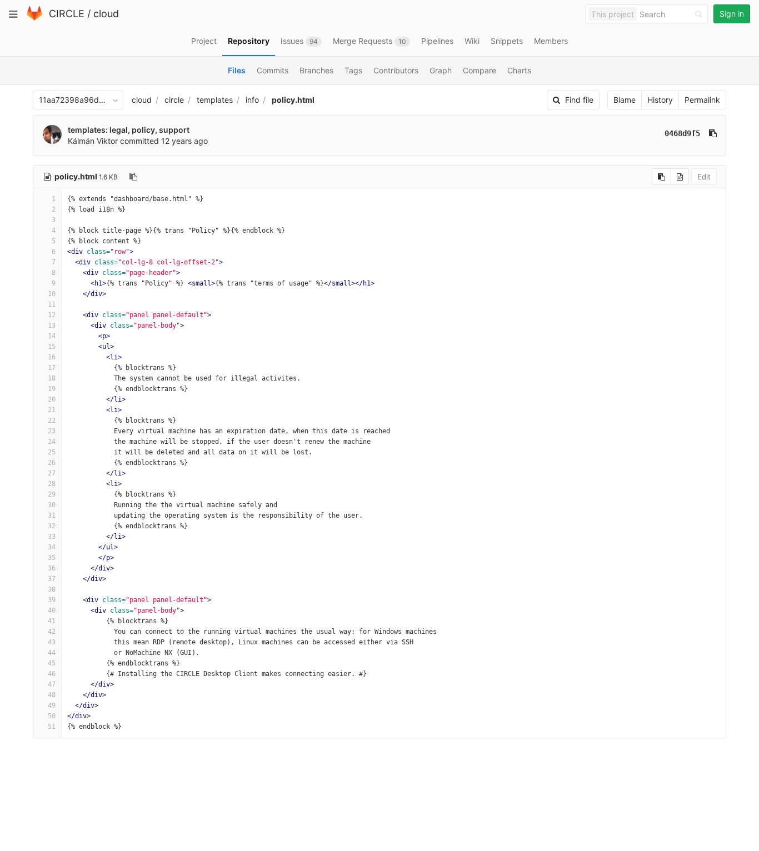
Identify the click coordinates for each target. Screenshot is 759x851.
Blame (624, 99)
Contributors (395, 70)
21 (52, 410)
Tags (353, 70)
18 (52, 378)
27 (52, 473)
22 (52, 420)
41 (52, 621)
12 (52, 315)
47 (52, 684)
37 (52, 579)
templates (215, 99)
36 (52, 568)
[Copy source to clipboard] (661, 176)
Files (237, 70)
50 (52, 716)
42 (52, 631)
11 (52, 304)
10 (52, 294)
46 (52, 674)
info (252, 99)
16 (52, 357)
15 (52, 347)
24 (52, 441)
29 (52, 494)
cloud (106, 13)
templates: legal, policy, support (128, 129)
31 (52, 515)
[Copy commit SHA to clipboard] (713, 133)
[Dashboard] (34, 18)
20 (52, 399)
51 (52, 726)
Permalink (702, 99)
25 (52, 452)
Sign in (732, 13)
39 (52, 600)
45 (52, 663)
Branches (316, 70)
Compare (479, 70)
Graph (441, 70)
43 (52, 642)
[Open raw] (680, 176)
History (660, 99)
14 (52, 336)
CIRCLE (66, 13)
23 (52, 431)
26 (52, 463)
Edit (704, 176)
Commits (272, 70)
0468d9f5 (682, 133)
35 (52, 558)
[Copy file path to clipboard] (133, 176)
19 (52, 389)
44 (52, 653)
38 (52, 589)
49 (52, 705)
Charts (519, 70)
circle (174, 99)
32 (52, 526)
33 (52, 536)
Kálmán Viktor (93, 141)
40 (52, 610)
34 (52, 547)
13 (52, 325)
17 (52, 368)
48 (52, 695)
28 (52, 484)
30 (52, 505)
